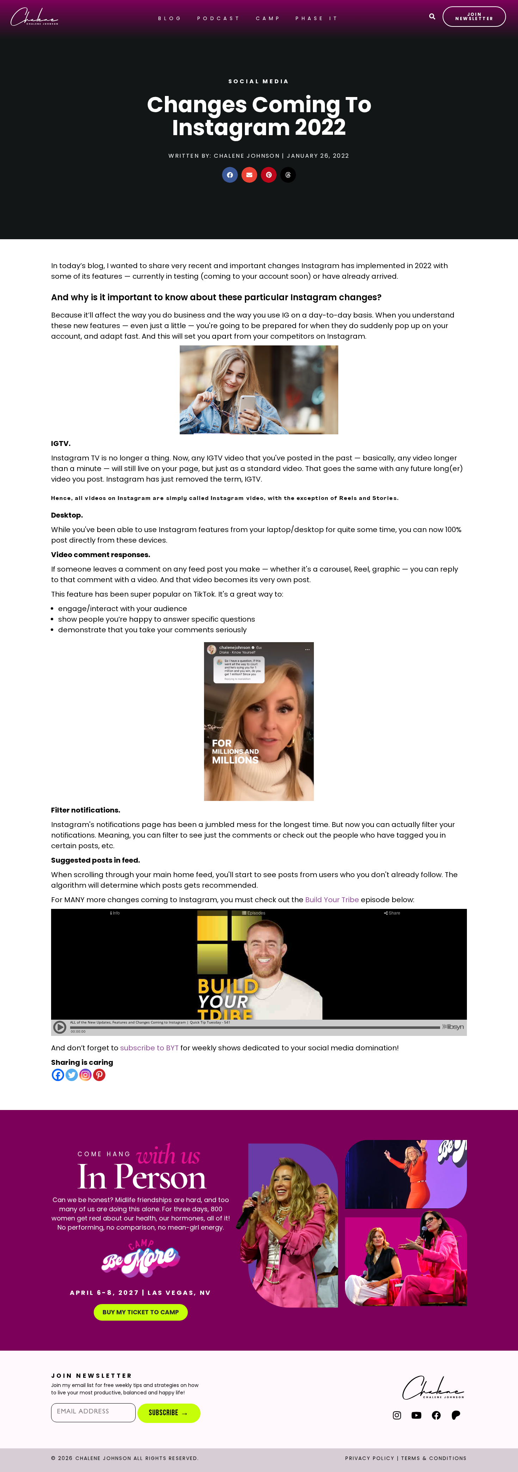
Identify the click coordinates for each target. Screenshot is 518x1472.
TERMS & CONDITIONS (434, 1458)
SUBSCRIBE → (169, 1413)
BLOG (170, 18)
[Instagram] (85, 1075)
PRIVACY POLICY (369, 1458)
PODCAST (219, 18)
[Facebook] (58, 1075)
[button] (230, 175)
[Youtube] (416, 1415)
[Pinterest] (99, 1075)
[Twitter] (72, 1075)
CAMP (269, 18)
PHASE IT (317, 18)
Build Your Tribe (332, 900)
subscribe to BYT (149, 1048)
